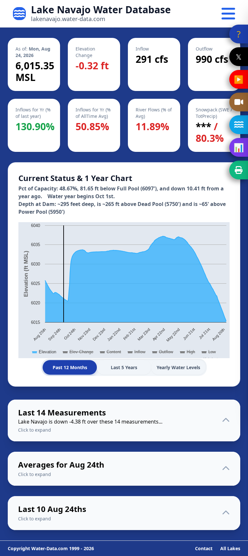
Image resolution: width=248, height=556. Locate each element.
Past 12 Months (70, 367)
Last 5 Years (124, 367)
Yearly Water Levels (178, 367)
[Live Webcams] (238, 102)
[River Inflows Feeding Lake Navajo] (238, 124)
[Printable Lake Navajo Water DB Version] (238, 170)
